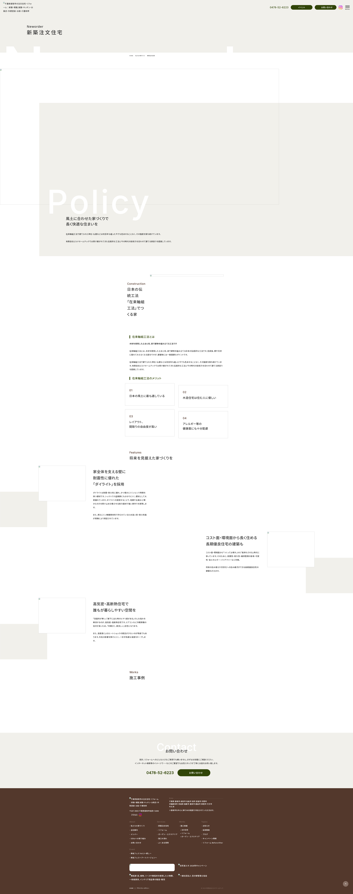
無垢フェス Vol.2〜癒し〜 (141, 853)
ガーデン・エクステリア (167, 834)
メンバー (134, 834)
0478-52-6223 (279, 7)
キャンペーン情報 (210, 838)
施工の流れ (162, 838)
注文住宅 (185, 830)
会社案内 (134, 830)
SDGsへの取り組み (138, 838)
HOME (131, 888)
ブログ (205, 834)
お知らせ (206, 826)
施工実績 (184, 826)
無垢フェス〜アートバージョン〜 (144, 857)
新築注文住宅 (163, 826)
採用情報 (206, 830)
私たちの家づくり (138, 826)
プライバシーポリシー (143, 888)
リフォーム (162, 830)
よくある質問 (163, 842)
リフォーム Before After (213, 842)
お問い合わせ (136, 842)
